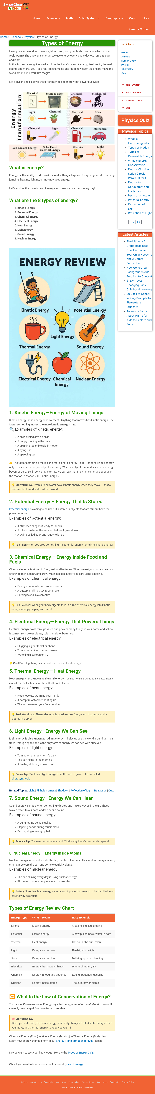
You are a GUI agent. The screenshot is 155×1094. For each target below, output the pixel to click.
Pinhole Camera (46, 790)
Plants (124, 52)
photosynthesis (21, 778)
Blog (98, 1082)
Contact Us (114, 1082)
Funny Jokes (73, 1082)
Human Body (128, 60)
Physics (125, 64)
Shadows (63, 790)
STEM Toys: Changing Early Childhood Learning (139, 285)
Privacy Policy (128, 1082)
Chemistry (127, 68)
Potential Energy (138, 199)
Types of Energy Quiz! (81, 1052)
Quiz (111, 790)
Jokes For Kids (133, 92)
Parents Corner (134, 100)
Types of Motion (138, 147)
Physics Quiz (135, 120)
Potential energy (19, 509)
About (105, 1082)
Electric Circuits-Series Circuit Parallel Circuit (138, 174)
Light (32, 790)
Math (58, 1082)
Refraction (100, 790)
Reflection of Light (81, 790)
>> (139, 221)
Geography (48, 1082)
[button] (135, 44)
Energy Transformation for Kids (74, 1040)
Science (129, 44)
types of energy (73, 1064)
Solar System (132, 84)
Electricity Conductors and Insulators (138, 187)
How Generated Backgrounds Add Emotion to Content (139, 272)
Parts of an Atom (139, 195)
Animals (125, 56)
